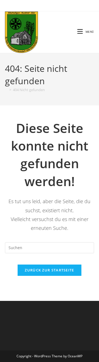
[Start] (6, 89)
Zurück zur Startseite (49, 270)
